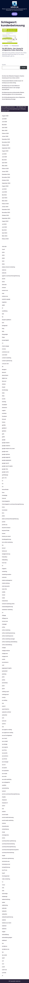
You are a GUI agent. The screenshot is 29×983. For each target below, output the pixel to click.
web (3, 890)
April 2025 (4, 162)
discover (4, 381)
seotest (4, 791)
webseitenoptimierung (7, 917)
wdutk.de (14, 7)
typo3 (3, 873)
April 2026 (4, 127)
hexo (3, 492)
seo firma (4, 750)
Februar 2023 (5, 238)
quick (3, 688)
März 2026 (4, 130)
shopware (4, 799)
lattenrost (4, 551)
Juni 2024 (4, 192)
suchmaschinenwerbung (8, 852)
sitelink (4, 811)
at (2, 308)
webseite (4, 911)
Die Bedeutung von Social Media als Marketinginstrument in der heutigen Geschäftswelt (11, 87)
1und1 (3, 249)
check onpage (5, 346)
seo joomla (4, 753)
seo (3, 726)
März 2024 (4, 200)
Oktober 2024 (5, 180)
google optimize (6, 454)
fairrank (4, 419)
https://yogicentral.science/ (8, 107)
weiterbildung (5, 934)
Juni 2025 (4, 156)
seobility (4, 785)
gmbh (3, 436)
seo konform (5, 756)
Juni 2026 (4, 121)
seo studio (4, 773)
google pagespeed (6, 460)
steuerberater (5, 826)
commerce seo (5, 352)
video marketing (6, 879)
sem (3, 717)
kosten (3, 533)
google (3, 439)
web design (5, 893)
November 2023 (6, 212)
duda (3, 393)
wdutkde (6, 45)
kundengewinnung (6, 539)
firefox (3, 422)
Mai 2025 (4, 159)
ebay (3, 395)
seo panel (4, 767)
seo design (4, 744)
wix (3, 943)
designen (4, 369)
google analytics (6, 445)
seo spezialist (5, 770)
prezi (3, 685)
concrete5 (4, 354)
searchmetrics (5, 709)
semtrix (4, 723)
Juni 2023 (4, 227)
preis (3, 676)
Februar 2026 (5, 133)
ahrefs (3, 278)
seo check (4, 738)
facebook (4, 416)
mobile (3, 592)
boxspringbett (5, 340)
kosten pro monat (6, 536)
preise (3, 679)
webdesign (4, 896)
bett (3, 322)
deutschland (5, 375)
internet (4, 498)
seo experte (5, 747)
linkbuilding (5, 559)
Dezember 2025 (6, 139)
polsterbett (4, 671)
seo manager (5, 761)
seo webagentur (6, 782)
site (3, 808)
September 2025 (6, 148)
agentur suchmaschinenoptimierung (11, 275)
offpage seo (5, 618)
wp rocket (4, 955)
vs (2, 881)
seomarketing (5, 788)
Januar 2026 (5, 136)
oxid (3, 665)
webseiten (4, 914)
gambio (4, 425)
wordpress (4, 946)
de (2, 366)
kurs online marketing (7, 542)
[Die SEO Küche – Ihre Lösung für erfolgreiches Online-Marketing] (9, 36)
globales (4, 431)
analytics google (6, 299)
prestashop (5, 682)
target (3, 855)
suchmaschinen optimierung (9, 840)
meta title (4, 589)
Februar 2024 (5, 203)
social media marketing (7, 820)
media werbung (6, 583)
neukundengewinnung (7, 606)
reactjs (3, 697)
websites (4, 928)
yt (2, 975)
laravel (3, 548)
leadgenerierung (6, 554)
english (4, 410)
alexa (3, 281)
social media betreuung (7, 817)
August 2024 (5, 186)
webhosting (5, 905)
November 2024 (6, 177)
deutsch (4, 372)
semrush (4, 720)
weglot (3, 931)
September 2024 (6, 183)
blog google (5, 334)
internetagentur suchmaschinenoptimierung (13, 504)
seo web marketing (6, 779)
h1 (2, 480)
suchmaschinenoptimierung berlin (10, 849)
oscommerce (5, 662)
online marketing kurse (7, 636)
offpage (4, 615)
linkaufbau (4, 556)
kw (2, 545)
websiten (4, 925)
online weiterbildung (7, 644)
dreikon (4, 384)
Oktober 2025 (5, 145)
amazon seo (5, 290)
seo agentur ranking (7, 729)
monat (3, 595)
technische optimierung (8, 858)
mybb (3, 597)
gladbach (4, 428)
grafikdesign (5, 475)
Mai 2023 (4, 230)
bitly (3, 331)
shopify (4, 797)
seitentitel (4, 715)
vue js (3, 884)
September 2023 (6, 218)
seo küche (4, 758)
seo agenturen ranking (7, 732)
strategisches (5, 835)
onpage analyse (6, 650)
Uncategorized (5, 876)
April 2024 (4, 197)
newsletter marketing (7, 609)
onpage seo (5, 653)
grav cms (4, 477)
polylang (4, 674)
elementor (4, 407)
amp (3, 293)
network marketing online (8, 603)
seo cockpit (5, 741)
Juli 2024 (4, 189)
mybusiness (5, 600)
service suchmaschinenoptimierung (10, 794)
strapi (3, 832)
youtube (4, 972)
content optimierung (7, 360)
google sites (5, 469)
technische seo (6, 861)
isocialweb (4, 510)
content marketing (6, 357)
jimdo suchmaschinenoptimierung (10, 518)
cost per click (5, 363)
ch (2, 343)
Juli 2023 (4, 224)
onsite (3, 659)
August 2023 (5, 221)
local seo (4, 562)
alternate (4, 284)
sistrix (3, 805)
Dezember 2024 (6, 174)
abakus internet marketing (8, 267)
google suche (5, 472)
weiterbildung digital (7, 937)
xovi (3, 963)
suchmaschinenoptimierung (9, 846)
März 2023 (4, 236)
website (4, 920)
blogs (3, 337)
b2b (3, 313)
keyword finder (5, 530)
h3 (2, 486)
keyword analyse (6, 527)
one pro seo (5, 621)
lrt (2, 565)
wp (2, 952)
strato (3, 838)
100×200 (4, 246)
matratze (4, 577)
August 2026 (5, 115)
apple (3, 305)
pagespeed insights (7, 668)
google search (5, 463)
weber (3, 902)
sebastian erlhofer (6, 712)
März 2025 (4, 165)
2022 (3, 264)
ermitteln (4, 413)
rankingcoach (5, 694)
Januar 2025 (5, 171)
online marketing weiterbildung (9, 641)
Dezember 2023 (6, 209)
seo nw (3, 764)
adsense (4, 270)
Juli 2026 (4, 118)
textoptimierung (6, 867)
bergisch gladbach (6, 319)
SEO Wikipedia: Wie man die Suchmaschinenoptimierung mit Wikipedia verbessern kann (13, 108)
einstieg (4, 401)
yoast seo (4, 969)
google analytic (6, 442)
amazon (4, 287)
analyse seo (5, 296)
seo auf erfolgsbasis (7, 735)
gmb (3, 434)
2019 (3, 255)
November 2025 (6, 142)
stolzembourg (5, 829)
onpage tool (5, 656)
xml (3, 961)
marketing (4, 571)
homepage (4, 495)
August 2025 (5, 151)
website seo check (6, 922)
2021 (3, 261)
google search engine (7, 466)
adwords (4, 272)
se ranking (4, 700)
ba (2, 316)
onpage (4, 647)
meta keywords (6, 586)
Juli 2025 (4, 154)
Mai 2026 (4, 124)
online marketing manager (8, 638)
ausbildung (4, 311)
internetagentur (6, 501)
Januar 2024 (5, 206)
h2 (2, 483)
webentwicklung (6, 899)
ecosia (3, 398)
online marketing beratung (8, 633)
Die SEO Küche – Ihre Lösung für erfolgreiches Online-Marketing (12, 49)
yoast (3, 966)
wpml (3, 958)
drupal (3, 387)
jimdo (3, 516)
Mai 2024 (4, 195)
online (3, 627)
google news (5, 451)
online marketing (6, 630)
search (3, 706)
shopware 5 (5, 802)
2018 (3, 252)
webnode (4, 908)
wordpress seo (5, 949)
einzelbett (4, 404)
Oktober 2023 (5, 215)
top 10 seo (4, 870)
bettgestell (4, 325)
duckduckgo (5, 390)
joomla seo (4, 524)
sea (3, 703)
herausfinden (5, 489)
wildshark (4, 940)
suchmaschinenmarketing (8, 843)
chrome (4, 349)
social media (5, 814)
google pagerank (6, 457)
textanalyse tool (6, 864)
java (3, 513)
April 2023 (4, 233)
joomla (3, 521)
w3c (3, 887)
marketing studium (6, 574)
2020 (3, 258)
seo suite (4, 776)
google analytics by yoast (8, 448)
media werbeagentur (7, 580)
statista (4, 823)
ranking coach (5, 691)
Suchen (4, 64)
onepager (4, 624)
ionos (3, 507)
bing (3, 328)
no (2, 612)
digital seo (4, 378)
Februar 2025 (5, 168)
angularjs (4, 302)
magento (4, 568)
